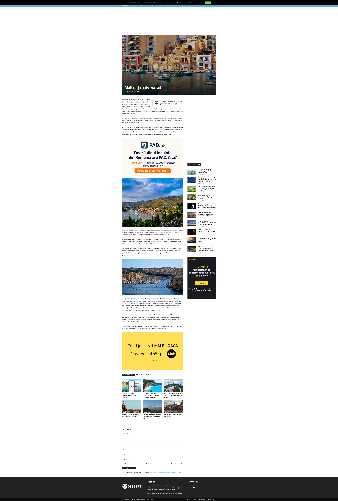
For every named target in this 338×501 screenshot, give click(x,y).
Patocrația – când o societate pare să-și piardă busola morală (206, 170)
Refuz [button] (195, 3)
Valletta (125, 127)
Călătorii (129, 33)
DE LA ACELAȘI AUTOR (142, 375)
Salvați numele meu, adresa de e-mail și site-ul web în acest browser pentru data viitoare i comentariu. (153, 464)
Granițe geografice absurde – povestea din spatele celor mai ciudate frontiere (207, 179)
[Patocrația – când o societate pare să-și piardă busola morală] (191, 171)
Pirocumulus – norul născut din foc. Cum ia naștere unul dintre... (207, 239)
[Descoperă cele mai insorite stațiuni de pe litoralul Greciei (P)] (152, 385)
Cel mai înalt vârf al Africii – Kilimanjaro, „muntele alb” (152, 416)
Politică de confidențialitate (204, 499)
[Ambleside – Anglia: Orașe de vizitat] (173, 406)
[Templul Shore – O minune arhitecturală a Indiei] (131, 406)
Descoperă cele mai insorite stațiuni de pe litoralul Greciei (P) (151, 395)
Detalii (201, 3)
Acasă (123, 33)
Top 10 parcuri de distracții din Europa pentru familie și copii (173, 395)
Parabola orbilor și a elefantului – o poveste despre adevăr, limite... (205, 214)
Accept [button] (208, 3)
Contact (214, 499)
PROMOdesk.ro (177, 493)
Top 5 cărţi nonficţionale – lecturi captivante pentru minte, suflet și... (206, 188)
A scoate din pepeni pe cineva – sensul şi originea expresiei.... (206, 196)
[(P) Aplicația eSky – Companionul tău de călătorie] (131, 385)
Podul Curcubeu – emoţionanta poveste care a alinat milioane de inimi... (207, 222)
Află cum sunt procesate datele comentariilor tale (167, 472)
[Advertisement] (169, 20)
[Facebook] (189, 487)
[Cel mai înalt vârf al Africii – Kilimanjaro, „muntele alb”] (152, 406)
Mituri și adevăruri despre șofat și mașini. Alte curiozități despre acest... (206, 248)
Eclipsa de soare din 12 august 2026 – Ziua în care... (207, 230)
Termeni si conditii (191, 499)
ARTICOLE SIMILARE (128, 375)
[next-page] (126, 422)
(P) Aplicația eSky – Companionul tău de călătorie (129, 395)
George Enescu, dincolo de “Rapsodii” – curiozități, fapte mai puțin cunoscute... (207, 205)
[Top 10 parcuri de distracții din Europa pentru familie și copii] (173, 385)
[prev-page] (123, 422)
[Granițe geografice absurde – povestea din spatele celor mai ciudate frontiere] (191, 180)
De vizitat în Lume (136, 33)
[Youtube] (194, 487)
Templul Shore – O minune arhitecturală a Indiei (131, 416)
